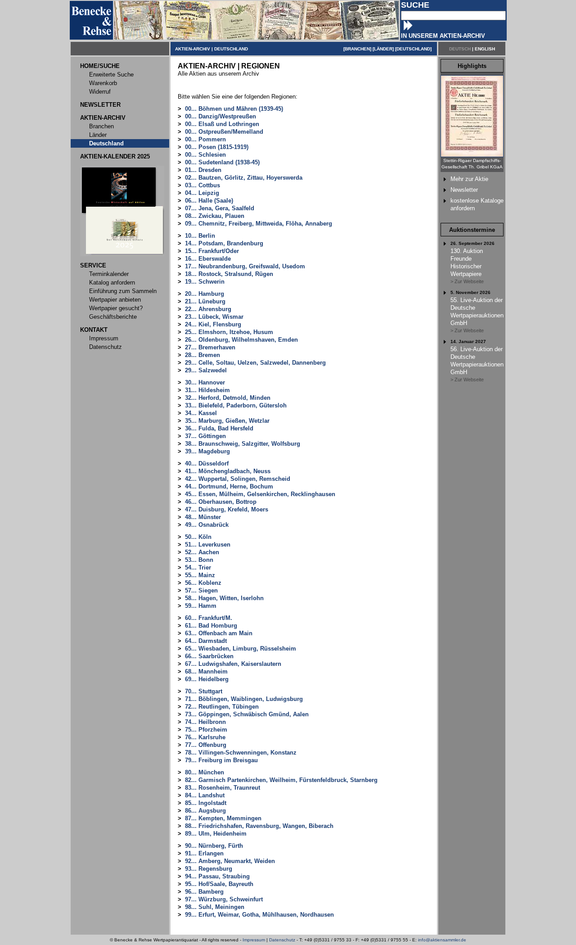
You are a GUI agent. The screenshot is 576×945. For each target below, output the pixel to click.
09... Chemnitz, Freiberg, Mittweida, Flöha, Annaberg (258, 223)
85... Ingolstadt (205, 803)
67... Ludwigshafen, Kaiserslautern (233, 663)
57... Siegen (201, 590)
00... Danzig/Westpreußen (220, 116)
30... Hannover (205, 382)
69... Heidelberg (207, 679)
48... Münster (203, 517)
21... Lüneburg (205, 301)
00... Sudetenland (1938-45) (222, 162)
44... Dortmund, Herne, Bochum (229, 486)
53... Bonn (199, 559)
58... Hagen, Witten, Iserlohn (224, 598)
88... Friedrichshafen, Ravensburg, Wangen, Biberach (259, 826)
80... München (204, 772)
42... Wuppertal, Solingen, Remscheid (237, 478)
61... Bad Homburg (211, 625)
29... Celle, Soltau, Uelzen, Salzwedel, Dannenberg (255, 362)
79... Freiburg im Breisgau (221, 760)
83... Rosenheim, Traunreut (222, 787)
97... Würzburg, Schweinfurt (224, 899)
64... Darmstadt (206, 641)
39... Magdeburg (207, 451)
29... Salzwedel (206, 370)
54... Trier (198, 567)
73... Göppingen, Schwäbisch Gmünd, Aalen (247, 714)
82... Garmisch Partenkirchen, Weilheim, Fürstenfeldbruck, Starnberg (281, 780)
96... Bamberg (204, 891)
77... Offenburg (205, 745)
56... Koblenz (203, 582)
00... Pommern (205, 139)
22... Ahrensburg (208, 309)
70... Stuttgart (203, 691)
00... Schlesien (205, 154)
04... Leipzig (202, 193)
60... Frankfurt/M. (208, 618)
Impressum (254, 939)
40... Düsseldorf (207, 463)
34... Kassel (201, 413)
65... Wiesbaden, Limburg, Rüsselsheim (240, 648)
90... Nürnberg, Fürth (214, 845)
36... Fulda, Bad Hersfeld (219, 428)
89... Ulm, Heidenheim (216, 833)
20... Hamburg (204, 293)
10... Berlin (200, 235)
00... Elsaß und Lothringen (222, 124)
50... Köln (198, 537)
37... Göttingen (205, 436)
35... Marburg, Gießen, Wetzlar (227, 420)
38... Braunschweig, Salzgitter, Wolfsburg (242, 443)
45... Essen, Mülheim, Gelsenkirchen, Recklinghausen (260, 494)
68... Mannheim (206, 671)
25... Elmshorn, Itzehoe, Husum (229, 332)
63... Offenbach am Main (218, 633)
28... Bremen (202, 355)
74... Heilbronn (205, 722)
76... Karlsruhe (205, 737)
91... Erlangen (204, 853)
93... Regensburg (208, 868)
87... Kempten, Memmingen (223, 818)
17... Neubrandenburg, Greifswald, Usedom (245, 266)
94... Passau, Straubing (217, 876)
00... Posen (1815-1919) (216, 147)
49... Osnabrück (207, 524)
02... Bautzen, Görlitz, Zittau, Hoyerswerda (243, 177)
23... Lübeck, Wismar (214, 316)
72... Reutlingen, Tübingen (222, 706)
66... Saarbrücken (209, 656)
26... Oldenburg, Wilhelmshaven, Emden (241, 339)
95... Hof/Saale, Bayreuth (219, 884)
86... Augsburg (205, 810)
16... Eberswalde (208, 258)
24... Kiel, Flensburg (213, 324)
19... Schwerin (205, 281)
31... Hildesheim (207, 390)
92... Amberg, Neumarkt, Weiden (230, 861)
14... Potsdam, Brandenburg (224, 243)
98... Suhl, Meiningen (214, 907)
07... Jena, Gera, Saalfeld (219, 208)
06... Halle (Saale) (209, 200)
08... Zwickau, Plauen (214, 216)
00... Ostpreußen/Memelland (224, 131)
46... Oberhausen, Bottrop (220, 501)
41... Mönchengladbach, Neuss (227, 471)
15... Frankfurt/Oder (212, 251)
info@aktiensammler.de (442, 939)
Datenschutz (282, 939)
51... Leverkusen (207, 544)
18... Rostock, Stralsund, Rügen (229, 274)
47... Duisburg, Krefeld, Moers (226, 509)
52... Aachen (202, 552)
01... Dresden (203, 170)
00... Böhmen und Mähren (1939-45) (234, 108)
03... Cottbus (202, 185)
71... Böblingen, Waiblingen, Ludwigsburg (244, 699)
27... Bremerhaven (210, 347)
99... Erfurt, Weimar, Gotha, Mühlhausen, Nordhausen (259, 914)
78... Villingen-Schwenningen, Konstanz (241, 752)
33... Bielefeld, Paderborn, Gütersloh (236, 405)
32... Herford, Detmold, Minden (227, 397)
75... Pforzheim (206, 729)
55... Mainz (200, 575)
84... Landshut (205, 795)
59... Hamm (200, 605)
